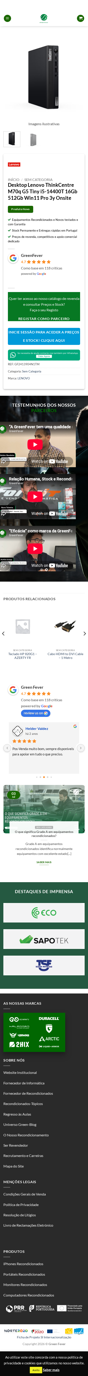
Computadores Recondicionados (28, 1295)
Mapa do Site (13, 1166)
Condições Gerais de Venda (24, 1194)
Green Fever (32, 687)
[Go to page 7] (51, 777)
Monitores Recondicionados (25, 1284)
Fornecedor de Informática (23, 1083)
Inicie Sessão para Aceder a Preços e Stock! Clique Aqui (44, 336)
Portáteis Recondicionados (24, 1274)
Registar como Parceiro (44, 318)
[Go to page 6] (48, 777)
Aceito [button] (35, 1370)
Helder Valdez (36, 728)
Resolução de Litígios (19, 1215)
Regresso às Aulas (17, 1114)
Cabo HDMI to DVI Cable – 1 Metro (65, 656)
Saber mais (71, 857)
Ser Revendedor (15, 1145)
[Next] (77, 77)
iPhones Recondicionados (23, 1264)
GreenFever (32, 255)
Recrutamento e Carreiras (23, 1155)
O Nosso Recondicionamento (26, 1135)
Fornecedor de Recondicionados (28, 1093)
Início (13, 179)
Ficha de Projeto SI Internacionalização (44, 1337)
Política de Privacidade (21, 1204)
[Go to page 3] (36, 777)
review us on (33, 713)
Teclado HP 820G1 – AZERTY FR (22, 656)
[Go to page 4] (40, 777)
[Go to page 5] (44, 777)
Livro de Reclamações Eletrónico (28, 1225)
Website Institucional (20, 1072)
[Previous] (11, 77)
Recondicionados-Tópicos (23, 1103)
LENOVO (24, 378)
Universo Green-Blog (19, 1124)
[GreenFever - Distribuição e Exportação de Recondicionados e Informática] (44, 18)
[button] (7, 18)
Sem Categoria (38, 179)
